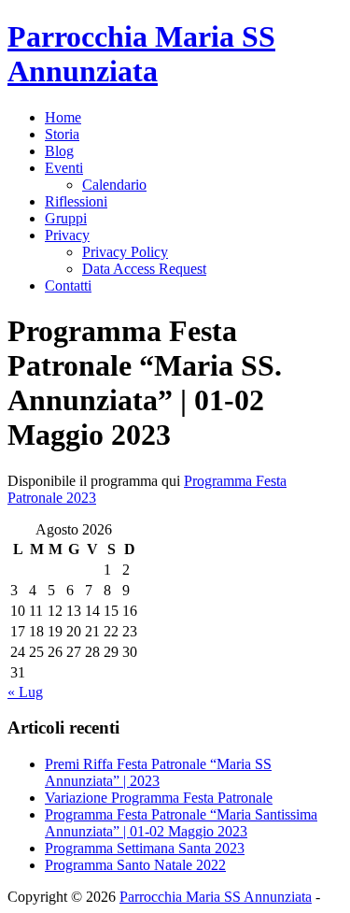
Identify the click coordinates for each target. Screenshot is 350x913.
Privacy (67, 235)
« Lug (25, 692)
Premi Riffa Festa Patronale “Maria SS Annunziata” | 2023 (158, 772)
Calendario (114, 185)
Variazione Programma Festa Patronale (159, 798)
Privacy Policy (125, 252)
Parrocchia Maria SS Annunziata (141, 54)
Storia (62, 134)
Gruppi (66, 218)
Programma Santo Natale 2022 (135, 865)
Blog (59, 151)
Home (63, 117)
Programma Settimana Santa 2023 (145, 848)
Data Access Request (144, 269)
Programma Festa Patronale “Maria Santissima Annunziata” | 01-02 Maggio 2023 (181, 822)
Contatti (68, 285)
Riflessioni (76, 201)
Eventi (64, 168)
